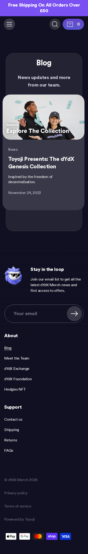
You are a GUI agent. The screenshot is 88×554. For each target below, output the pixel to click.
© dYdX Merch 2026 (21, 480)
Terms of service (17, 506)
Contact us (13, 419)
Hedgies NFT (15, 389)
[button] (9, 24)
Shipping (11, 429)
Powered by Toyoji (19, 519)
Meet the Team (16, 358)
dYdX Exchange (16, 368)
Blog (7, 348)
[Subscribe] (74, 313)
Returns (10, 440)
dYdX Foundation (18, 379)
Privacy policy (16, 493)
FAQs (8, 450)
